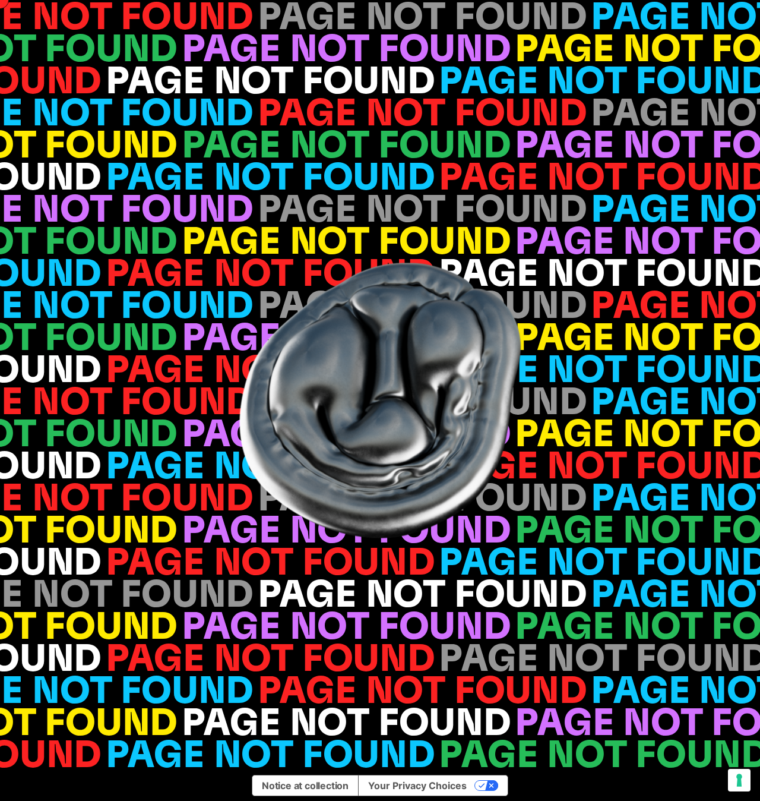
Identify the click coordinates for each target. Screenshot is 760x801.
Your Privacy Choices (417, 785)
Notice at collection (305, 785)
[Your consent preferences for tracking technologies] (739, 780)
